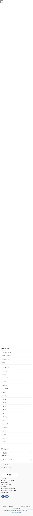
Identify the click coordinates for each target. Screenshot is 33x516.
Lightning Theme (21, 510)
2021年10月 (5, 388)
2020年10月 (5, 431)
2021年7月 (5, 399)
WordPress (11, 510)
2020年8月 (5, 438)
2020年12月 (5, 424)
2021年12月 (5, 385)
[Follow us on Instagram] (7, 496)
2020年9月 (5, 434)
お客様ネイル (5, 359)
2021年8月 (5, 395)
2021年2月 (5, 417)
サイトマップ (4, 464)
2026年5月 (5, 371)
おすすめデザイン (6, 352)
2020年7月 (5, 441)
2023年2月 (5, 374)
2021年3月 (5, 413)
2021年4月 (5, 410)
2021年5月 (5, 406)
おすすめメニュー (6, 355)
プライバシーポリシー (7, 468)
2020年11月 (5, 427)
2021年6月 (5, 402)
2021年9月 (5, 392)
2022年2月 (5, 381)
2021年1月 (5, 420)
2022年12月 (5, 378)
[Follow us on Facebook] (3, 496)
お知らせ (4, 362)
